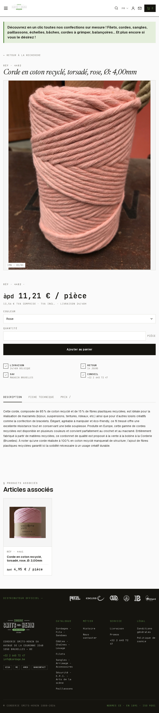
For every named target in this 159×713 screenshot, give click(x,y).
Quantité (10, 328)
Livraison (117, 628)
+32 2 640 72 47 (14, 655)
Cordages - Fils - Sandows (63, 632)
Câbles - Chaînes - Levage (63, 645)
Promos (114, 634)
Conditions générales (144, 630)
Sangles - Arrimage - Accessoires (64, 663)
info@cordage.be (14, 659)
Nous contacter (90, 636)
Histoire (89, 628)
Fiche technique (41, 397)
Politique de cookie (146, 639)
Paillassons (64, 688)
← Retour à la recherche (22, 55)
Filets (60, 653)
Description (12, 397)
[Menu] (5, 8)
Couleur (9, 311)
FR (123, 8)
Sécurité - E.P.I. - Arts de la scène (63, 677)
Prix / (66, 397)
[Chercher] (116, 8)
